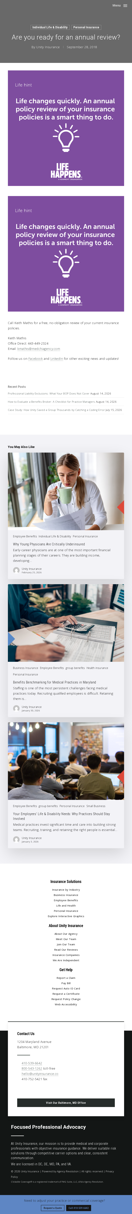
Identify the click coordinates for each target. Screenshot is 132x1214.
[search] (107, 5)
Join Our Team (66, 944)
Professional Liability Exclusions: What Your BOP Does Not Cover (49, 393)
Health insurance (97, 668)
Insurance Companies (66, 955)
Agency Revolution (68, 1171)
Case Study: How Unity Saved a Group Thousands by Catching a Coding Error (56, 410)
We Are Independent (66, 960)
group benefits (75, 668)
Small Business (96, 806)
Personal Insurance (86, 27)
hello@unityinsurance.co (40, 1074)
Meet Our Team (66, 939)
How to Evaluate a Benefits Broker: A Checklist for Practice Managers (51, 401)
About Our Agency (66, 933)
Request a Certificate (66, 993)
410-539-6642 (32, 1063)
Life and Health (66, 905)
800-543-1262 (32, 1068)
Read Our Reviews (66, 949)
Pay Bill (66, 983)
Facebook (35, 359)
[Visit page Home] (15, 5)
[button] (120, 5)
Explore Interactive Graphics (66, 916)
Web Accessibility (66, 1004)
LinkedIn (56, 359)
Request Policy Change (66, 999)
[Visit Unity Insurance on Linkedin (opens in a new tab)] (28, 1089)
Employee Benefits (25, 536)
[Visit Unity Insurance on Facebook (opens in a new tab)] (20, 1089)
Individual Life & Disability (50, 27)
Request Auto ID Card (66, 988)
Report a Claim (66, 978)
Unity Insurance (48, 47)
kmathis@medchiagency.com (38, 349)
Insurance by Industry (66, 889)
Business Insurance (25, 668)
